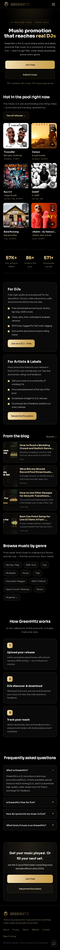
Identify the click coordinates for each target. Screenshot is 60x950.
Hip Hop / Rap (12, 564)
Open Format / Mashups (17, 589)
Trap (37, 573)
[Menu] (53, 4)
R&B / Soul (31, 564)
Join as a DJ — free (21, 343)
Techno (39, 589)
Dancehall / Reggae (15, 581)
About (6, 929)
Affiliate (35, 929)
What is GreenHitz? (17, 770)
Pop (45, 564)
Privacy (15, 929)
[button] (24, 144)
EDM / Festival (38, 581)
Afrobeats (11, 573)
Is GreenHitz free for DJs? (20, 802)
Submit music (30, 74)
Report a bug (9, 936)
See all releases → (16, 115)
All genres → (12, 597)
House (25, 573)
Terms (26, 929)
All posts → (51, 436)
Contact (46, 929)
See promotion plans (22, 415)
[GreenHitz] (17, 4)
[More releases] (53, 172)
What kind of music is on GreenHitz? (26, 825)
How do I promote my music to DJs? (26, 813)
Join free (30, 64)
